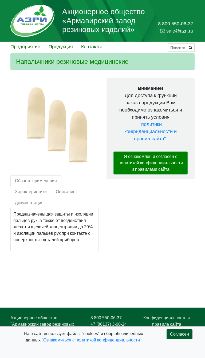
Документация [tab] (29, 202)
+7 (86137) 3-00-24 (108, 324)
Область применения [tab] (36, 180)
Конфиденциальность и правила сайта (166, 321)
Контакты (91, 46)
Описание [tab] (66, 191)
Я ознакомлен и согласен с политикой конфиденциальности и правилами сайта (151, 163)
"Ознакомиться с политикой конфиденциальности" (91, 340)
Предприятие (25, 46)
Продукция (61, 46)
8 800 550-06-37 (106, 318)
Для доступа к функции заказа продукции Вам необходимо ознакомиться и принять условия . (150, 113)
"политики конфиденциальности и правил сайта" (150, 131)
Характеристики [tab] (31, 191)
